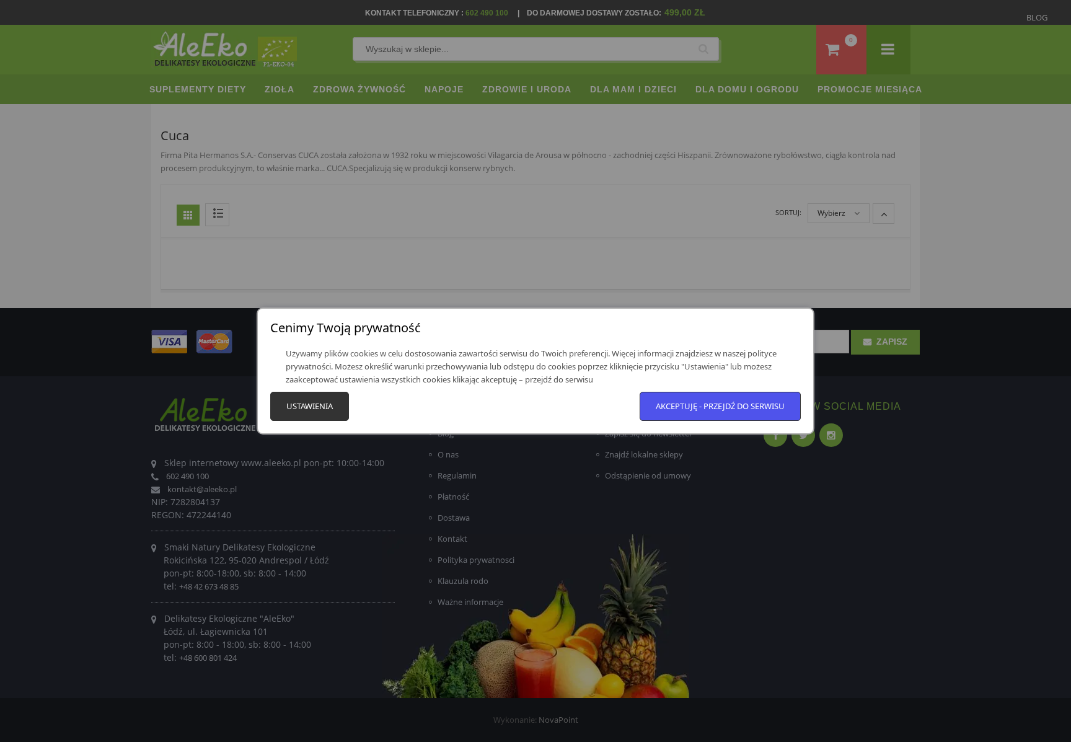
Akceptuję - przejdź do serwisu (720, 406)
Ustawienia (309, 406)
